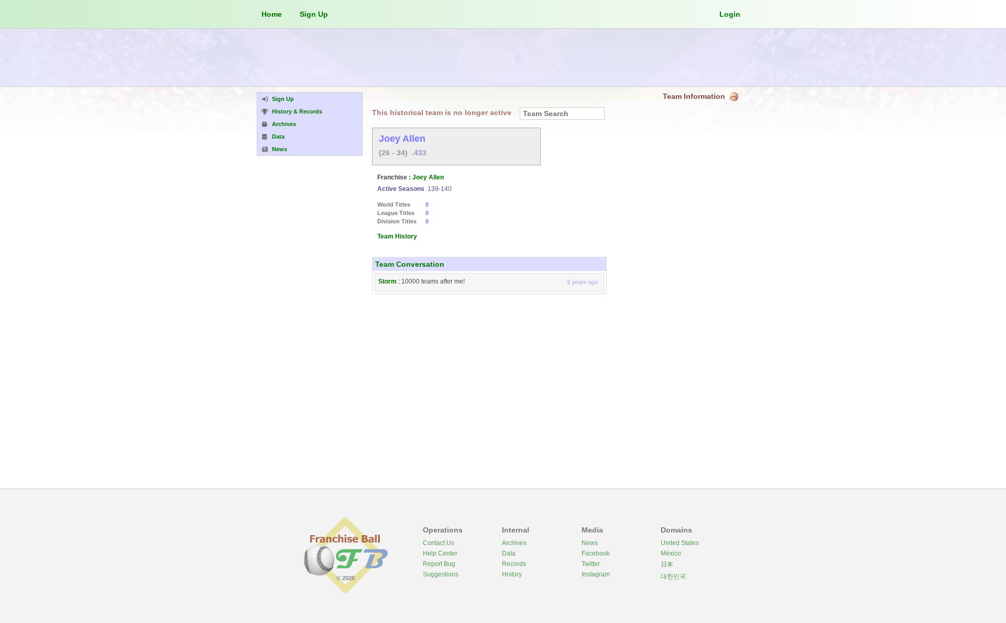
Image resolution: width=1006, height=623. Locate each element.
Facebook (596, 553)
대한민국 (673, 576)
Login (729, 14)
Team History (397, 236)
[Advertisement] (503, 57)
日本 (667, 564)
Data (509, 553)
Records (514, 564)
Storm (387, 281)
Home (271, 14)
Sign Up (314, 14)
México (671, 553)
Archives (514, 543)
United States (680, 543)
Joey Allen (428, 177)
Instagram (596, 574)
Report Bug (439, 564)
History (512, 574)
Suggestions (440, 574)
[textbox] (562, 113)
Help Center (440, 553)
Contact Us (438, 543)
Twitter (591, 564)
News (590, 543)
